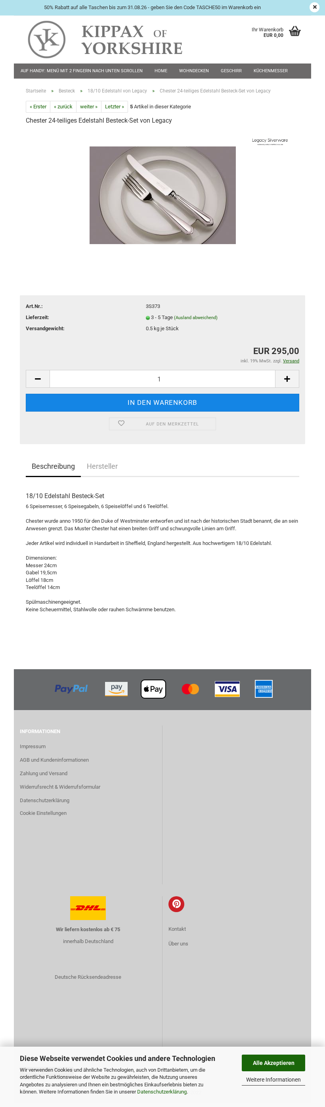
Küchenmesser (271, 70)
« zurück (63, 107)
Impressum (33, 746)
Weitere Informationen (273, 1079)
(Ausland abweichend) (196, 317)
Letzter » (114, 107)
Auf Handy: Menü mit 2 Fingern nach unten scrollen (82, 70)
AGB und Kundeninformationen (54, 760)
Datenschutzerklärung (162, 1092)
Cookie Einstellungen (43, 813)
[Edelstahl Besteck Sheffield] (163, 191)
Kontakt (177, 929)
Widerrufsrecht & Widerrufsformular (60, 787)
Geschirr (231, 70)
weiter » (89, 107)
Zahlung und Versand (43, 773)
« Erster (38, 107)
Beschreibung (53, 466)
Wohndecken (194, 70)
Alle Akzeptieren (273, 1063)
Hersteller (102, 466)
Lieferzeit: (37, 317)
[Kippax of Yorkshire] (113, 40)
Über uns (178, 944)
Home (161, 70)
